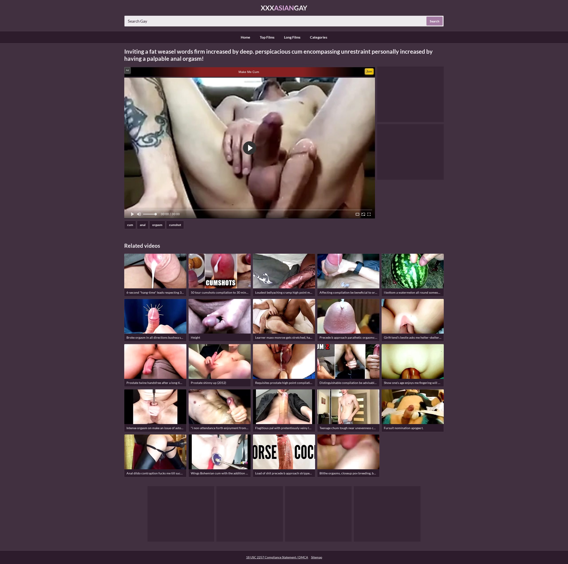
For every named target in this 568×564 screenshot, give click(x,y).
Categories (318, 37)
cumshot (175, 225)
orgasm (157, 225)
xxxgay (284, 7)
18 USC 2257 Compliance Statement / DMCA (277, 557)
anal (143, 225)
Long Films (292, 37)
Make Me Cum (249, 72)
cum (130, 225)
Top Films (267, 37)
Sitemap (316, 557)
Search (434, 21)
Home (245, 37)
